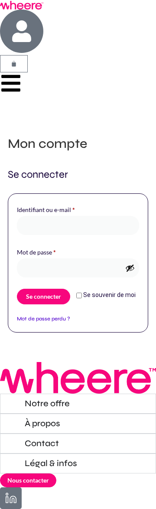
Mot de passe (51, 251)
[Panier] (14, 63)
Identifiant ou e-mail (61, 208)
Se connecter (43, 296)
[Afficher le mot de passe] (130, 268)
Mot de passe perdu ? (43, 319)
